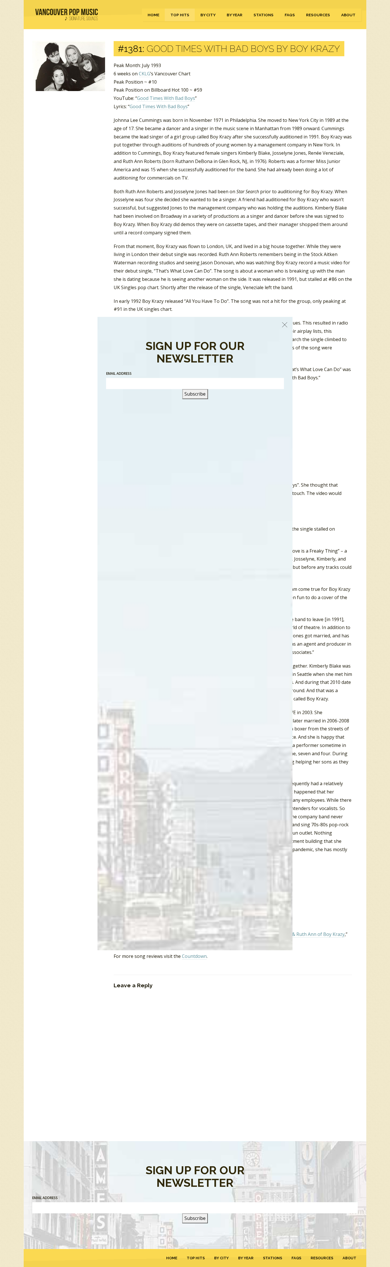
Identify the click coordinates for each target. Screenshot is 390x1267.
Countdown (194, 956)
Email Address (45, 1197)
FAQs (290, 15)
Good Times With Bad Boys (166, 98)
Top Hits (179, 15)
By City (208, 15)
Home (153, 15)
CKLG (144, 73)
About (348, 15)
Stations (264, 15)
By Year (234, 15)
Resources (318, 15)
